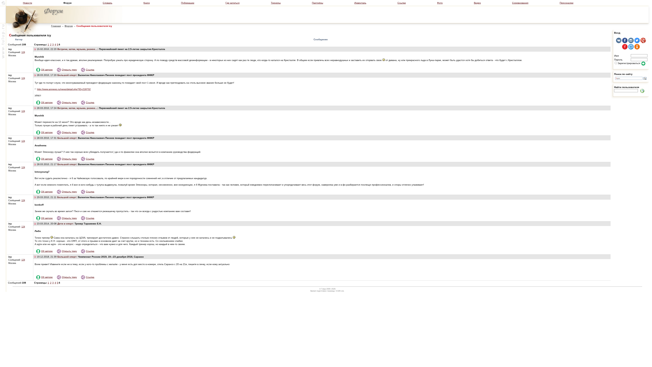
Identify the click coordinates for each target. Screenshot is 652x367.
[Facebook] (625, 42)
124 (23, 52)
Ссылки (401, 3)
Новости (27, 3)
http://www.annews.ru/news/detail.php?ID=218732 (64, 89)
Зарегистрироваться (629, 63)
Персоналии (566, 3)
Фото (440, 3)
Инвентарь (360, 3)
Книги (146, 3)
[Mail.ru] (631, 48)
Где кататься (232, 3)
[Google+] (643, 42)
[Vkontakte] (618, 42)
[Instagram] (631, 42)
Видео (477, 3)
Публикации (187, 3)
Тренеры (276, 3)
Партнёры (317, 3)
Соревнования (520, 3)
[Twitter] (637, 42)
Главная (56, 26)
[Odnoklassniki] (637, 48)
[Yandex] (625, 48)
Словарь (107, 3)
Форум (69, 26)
